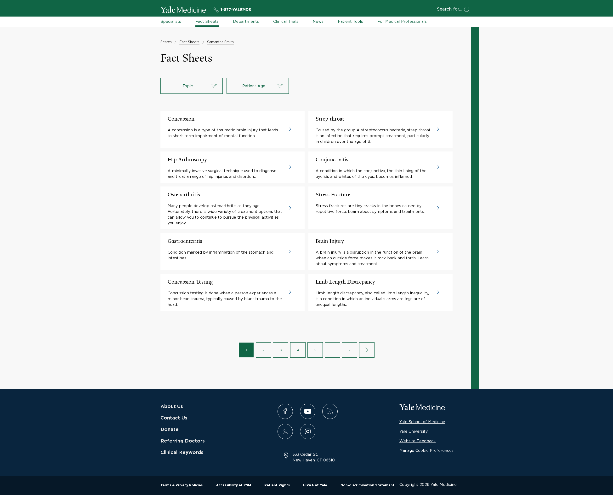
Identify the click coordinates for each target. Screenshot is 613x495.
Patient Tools (350, 21)
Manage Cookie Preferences (426, 450)
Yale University (413, 431)
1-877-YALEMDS (236, 10)
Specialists (170, 21)
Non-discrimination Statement (367, 485)
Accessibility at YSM (233, 485)
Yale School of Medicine (422, 421)
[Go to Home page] (183, 10)
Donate (169, 429)
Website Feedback (417, 441)
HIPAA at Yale (315, 485)
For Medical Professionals (402, 21)
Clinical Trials (285, 21)
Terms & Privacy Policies (181, 485)
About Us (171, 406)
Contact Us (173, 418)
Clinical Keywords (181, 452)
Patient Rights (277, 485)
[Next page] (367, 350)
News (318, 21)
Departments (246, 21)
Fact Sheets (207, 21)
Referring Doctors (182, 441)
